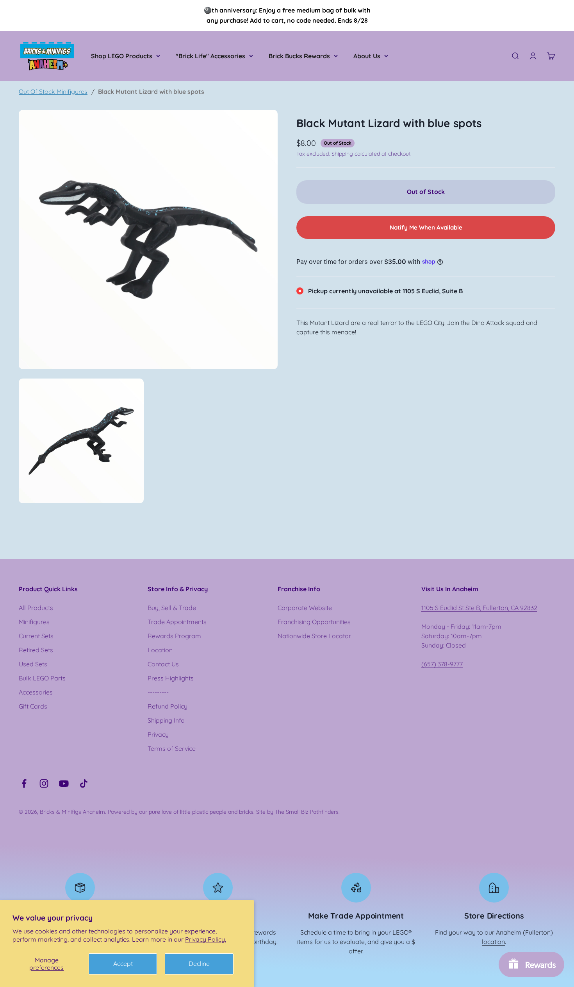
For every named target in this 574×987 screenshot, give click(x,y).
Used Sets (33, 664)
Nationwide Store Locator (314, 636)
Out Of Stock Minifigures (53, 91)
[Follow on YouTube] (64, 783)
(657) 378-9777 (442, 664)
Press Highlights (171, 678)
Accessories (36, 692)
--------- (158, 692)
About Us (366, 56)
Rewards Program (174, 636)
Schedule (313, 932)
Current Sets (36, 636)
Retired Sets (36, 650)
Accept (123, 963)
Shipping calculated (356, 153)
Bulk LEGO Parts (42, 678)
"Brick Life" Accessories (210, 56)
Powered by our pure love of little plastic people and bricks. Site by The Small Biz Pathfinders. (224, 811)
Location (160, 650)
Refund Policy (167, 706)
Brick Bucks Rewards (299, 56)
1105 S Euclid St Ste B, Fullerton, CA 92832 (479, 608)
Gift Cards (33, 706)
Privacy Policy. (205, 939)
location (493, 942)
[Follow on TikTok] (83, 783)
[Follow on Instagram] (44, 783)
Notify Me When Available (426, 227)
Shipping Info (166, 720)
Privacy (158, 734)
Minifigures (34, 622)
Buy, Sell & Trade (172, 608)
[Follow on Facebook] (24, 783)
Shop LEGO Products (121, 56)
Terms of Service (172, 748)
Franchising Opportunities (314, 622)
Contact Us (163, 664)
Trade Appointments (177, 622)
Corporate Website (305, 608)
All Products (36, 608)
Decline (199, 963)
